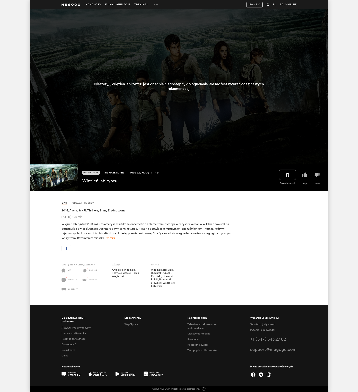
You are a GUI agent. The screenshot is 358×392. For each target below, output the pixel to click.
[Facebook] (253, 375)
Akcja (73, 210)
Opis (64, 203)
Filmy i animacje (118, 4)
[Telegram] (261, 375)
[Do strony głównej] (71, 4)
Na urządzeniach (197, 318)
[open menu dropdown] (156, 4)
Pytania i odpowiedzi (262, 330)
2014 (65, 210)
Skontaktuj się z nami (262, 324)
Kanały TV (93, 4)
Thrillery (92, 210)
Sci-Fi (82, 210)
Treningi (140, 4)
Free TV (254, 4)
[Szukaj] (268, 4)
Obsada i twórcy (83, 203)
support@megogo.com (273, 349)
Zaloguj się (288, 4)
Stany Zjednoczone (112, 210)
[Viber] (269, 375)
